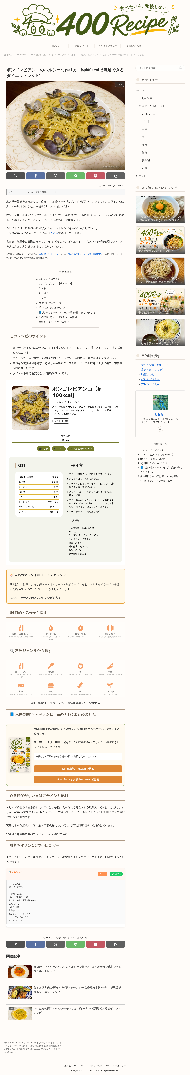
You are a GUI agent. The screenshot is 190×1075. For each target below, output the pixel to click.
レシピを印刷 (61, 421)
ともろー (160, 414)
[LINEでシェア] (75, 175)
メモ (44, 298)
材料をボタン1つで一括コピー (55, 322)
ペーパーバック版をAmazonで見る (78, 779)
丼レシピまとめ (150, 384)
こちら (54, 233)
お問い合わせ (95, 1066)
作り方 (45, 293)
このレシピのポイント (50, 278)
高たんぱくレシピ (152, 369)
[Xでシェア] (15, 175)
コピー (102, 874)
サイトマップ (80, 1066)
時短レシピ (148, 374)
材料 (45, 288)
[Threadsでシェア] (55, 175)
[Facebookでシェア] (35, 175)
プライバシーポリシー (115, 1066)
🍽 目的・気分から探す (51, 302)
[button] (115, 175)
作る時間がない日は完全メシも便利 (58, 317)
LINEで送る (116, 874)
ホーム (67, 1066)
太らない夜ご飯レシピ (154, 364)
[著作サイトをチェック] (160, 429)
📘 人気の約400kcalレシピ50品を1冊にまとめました (67, 312)
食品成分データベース (48, 254)
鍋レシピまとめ (150, 379)
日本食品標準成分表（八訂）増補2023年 (85, 254)
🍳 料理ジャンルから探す (52, 307)
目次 (61, 272)
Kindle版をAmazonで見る (78, 768)
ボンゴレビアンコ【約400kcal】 (56, 283)
